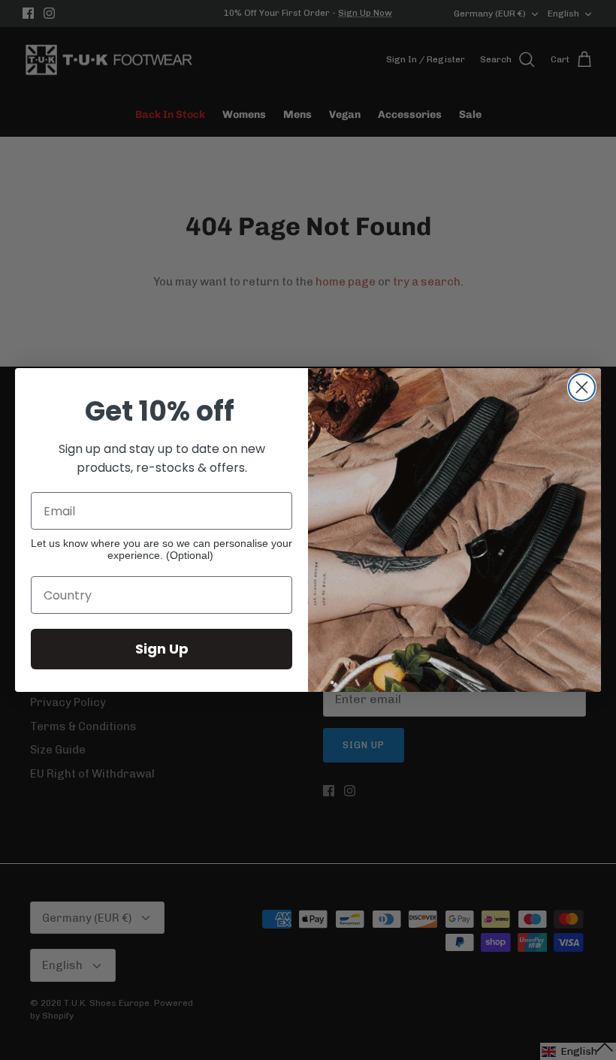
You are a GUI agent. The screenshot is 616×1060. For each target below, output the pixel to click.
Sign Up (162, 648)
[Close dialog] (582, 387)
